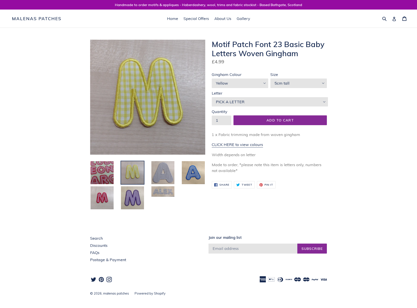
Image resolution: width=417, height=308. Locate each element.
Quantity (219, 111)
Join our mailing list (225, 237)
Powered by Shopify (149, 293)
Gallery (243, 18)
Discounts (99, 245)
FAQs (94, 252)
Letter (217, 93)
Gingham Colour (227, 74)
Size (274, 74)
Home (172, 18)
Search (96, 238)
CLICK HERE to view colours (237, 144)
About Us (222, 18)
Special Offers (196, 18)
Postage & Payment (108, 259)
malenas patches (36, 18)
